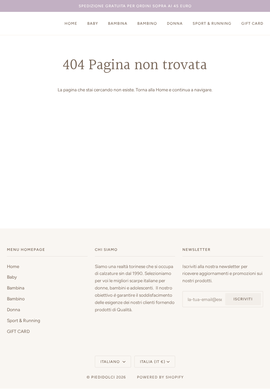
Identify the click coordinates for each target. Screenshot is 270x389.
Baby (12, 277)
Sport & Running (23, 320)
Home (162, 89)
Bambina (15, 287)
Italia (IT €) (152, 361)
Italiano (110, 361)
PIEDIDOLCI (103, 377)
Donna (13, 309)
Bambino (16, 298)
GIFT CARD (18, 331)
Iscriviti (243, 299)
